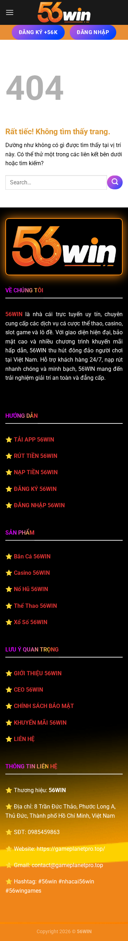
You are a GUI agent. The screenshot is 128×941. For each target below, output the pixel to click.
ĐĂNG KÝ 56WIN (35, 489)
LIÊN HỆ (24, 739)
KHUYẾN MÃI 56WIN (40, 722)
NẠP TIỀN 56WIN (36, 472)
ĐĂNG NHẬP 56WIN (39, 505)
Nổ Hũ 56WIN (31, 589)
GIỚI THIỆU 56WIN (38, 673)
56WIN (13, 314)
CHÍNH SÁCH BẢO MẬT (44, 706)
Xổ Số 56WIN (30, 622)
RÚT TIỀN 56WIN (35, 456)
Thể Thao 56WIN (35, 605)
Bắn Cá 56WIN (32, 556)
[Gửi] (115, 182)
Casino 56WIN (32, 572)
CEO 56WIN (28, 689)
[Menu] (9, 12)
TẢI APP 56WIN (34, 439)
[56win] (64, 12)
